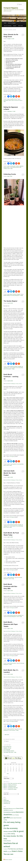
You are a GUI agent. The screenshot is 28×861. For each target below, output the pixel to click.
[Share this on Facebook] (8, 96)
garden (5, 295)
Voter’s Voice (20, 25)
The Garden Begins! (10, 301)
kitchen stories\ (16, 167)
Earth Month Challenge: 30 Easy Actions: (14, 383)
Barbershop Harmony (8, 808)
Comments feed (7, 801)
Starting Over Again (12, 789)
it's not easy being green (14, 295)
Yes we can (16, 100)
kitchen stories (6, 167)
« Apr (8, 773)
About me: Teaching (7, 25)
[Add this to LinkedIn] (14, 96)
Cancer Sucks (19, 808)
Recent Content (8, 859)
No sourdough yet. (7, 746)
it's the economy (12, 730)
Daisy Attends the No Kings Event (11, 35)
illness (11, 294)
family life (12, 366)
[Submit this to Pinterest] (16, 96)
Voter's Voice (11, 100)
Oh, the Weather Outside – (9, 750)
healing (8, 295)
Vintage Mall (9, 851)
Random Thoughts (16, 294)
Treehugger (12, 456)
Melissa (5, 784)
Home (5, 23)
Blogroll (14, 25)
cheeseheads (12, 166)
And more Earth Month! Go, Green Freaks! (10, 473)
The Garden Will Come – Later (10, 752)
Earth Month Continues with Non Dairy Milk (10, 586)
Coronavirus (10, 810)
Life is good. (8, 368)
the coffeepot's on (19, 615)
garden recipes (13, 817)
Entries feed (6, 800)
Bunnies (14, 808)
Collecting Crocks (10, 174)
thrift (5, 851)
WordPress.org (7, 803)
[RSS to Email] (13, 759)
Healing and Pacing (12, 784)
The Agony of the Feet (13, 787)
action (8, 99)
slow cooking (11, 833)
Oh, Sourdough (7, 749)
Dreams (13, 814)
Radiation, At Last (7, 748)
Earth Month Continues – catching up (11, 376)
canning (5, 810)
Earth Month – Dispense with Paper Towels (11, 624)
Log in (5, 799)
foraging (17, 814)
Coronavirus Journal (10, 812)
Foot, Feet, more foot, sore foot (14, 783)
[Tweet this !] (11, 96)
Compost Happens (11, 8)
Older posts (6, 734)
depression (20, 812)
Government (6, 100)
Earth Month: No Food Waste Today (11, 534)
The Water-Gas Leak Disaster (15, 849)
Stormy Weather (7, 840)
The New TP (6, 849)
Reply (21, 295)
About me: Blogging (11, 23)
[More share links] (19, 96)
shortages (5, 833)
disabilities (8, 814)
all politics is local (13, 99)
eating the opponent (19, 166)
